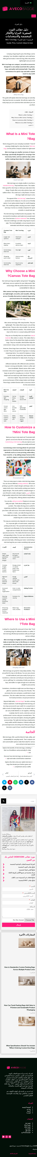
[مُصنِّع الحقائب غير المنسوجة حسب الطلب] (3, 877)
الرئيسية (30, 40)
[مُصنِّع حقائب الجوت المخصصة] (3, 867)
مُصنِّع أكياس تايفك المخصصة (27, 870)
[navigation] (26, 3)
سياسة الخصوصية (32, 1153)
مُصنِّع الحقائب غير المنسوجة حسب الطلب (23, 877)
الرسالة (32, 906)
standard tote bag (8, 185)
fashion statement (21, 218)
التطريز (28, 493)
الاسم (33, 886)
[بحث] (3, 801)
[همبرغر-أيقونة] (33, 15)
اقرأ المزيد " (32, 972)
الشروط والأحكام (13, 1153)
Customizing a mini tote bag (13, 442)
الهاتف (32, 900)
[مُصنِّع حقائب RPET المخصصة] (3, 880)
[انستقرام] (6, 1136)
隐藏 (26, 112)
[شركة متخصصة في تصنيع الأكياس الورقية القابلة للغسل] (3, 873)
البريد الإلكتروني (29, 893)
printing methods (23, 483)
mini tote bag (21, 198)
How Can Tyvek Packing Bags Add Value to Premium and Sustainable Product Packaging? (19, 1007)
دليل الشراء (18, 24)
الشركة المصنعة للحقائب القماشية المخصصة (22, 864)
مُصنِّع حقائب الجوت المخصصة (26, 867)
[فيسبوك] (9, 1136)
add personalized (17, 501)
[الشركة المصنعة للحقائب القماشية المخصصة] (3, 864)
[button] (32, 782)
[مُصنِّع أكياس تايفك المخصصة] (3, 870)
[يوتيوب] (3, 1136)
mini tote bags (19, 701)
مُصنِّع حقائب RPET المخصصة (27, 880)
